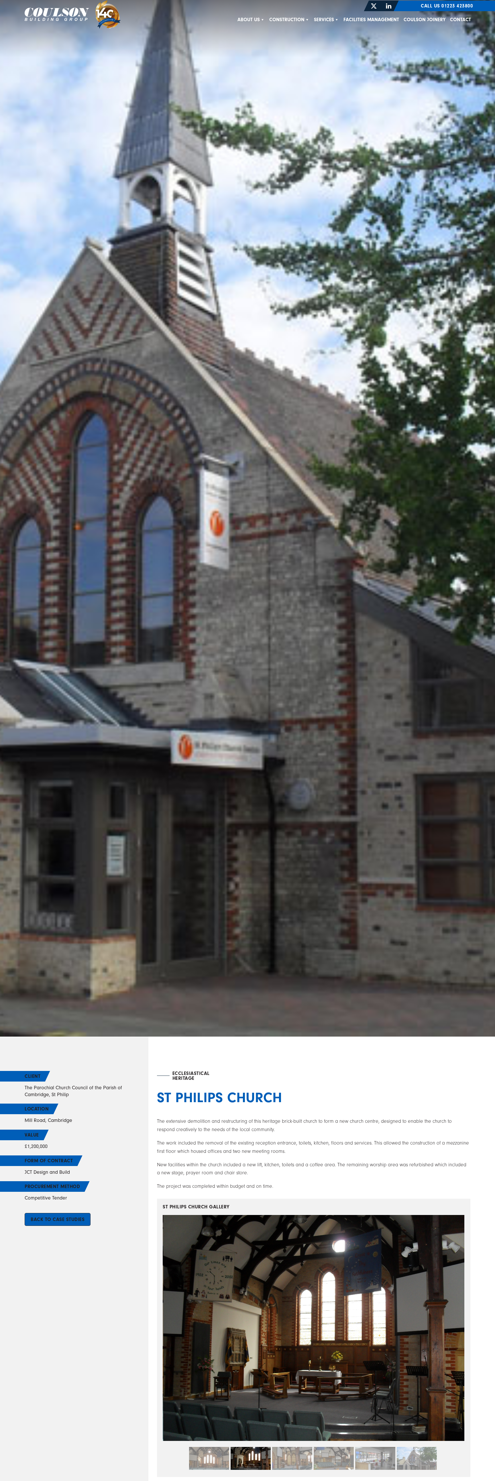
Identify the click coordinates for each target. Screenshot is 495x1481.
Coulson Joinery (424, 19)
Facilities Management (371, 19)
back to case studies (58, 1219)
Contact (460, 19)
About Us (248, 19)
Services (324, 19)
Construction (287, 19)
